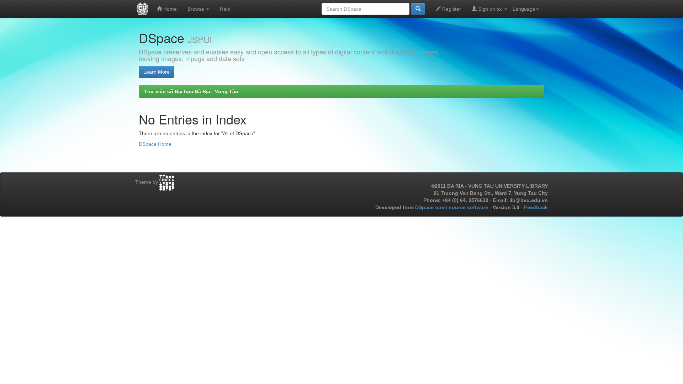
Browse (196, 9)
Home (169, 9)
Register (451, 9)
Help (225, 9)
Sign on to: (490, 9)
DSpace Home (155, 144)
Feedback (536, 207)
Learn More (156, 72)
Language (524, 9)
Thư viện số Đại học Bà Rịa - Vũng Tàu (191, 91)
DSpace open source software (452, 207)
